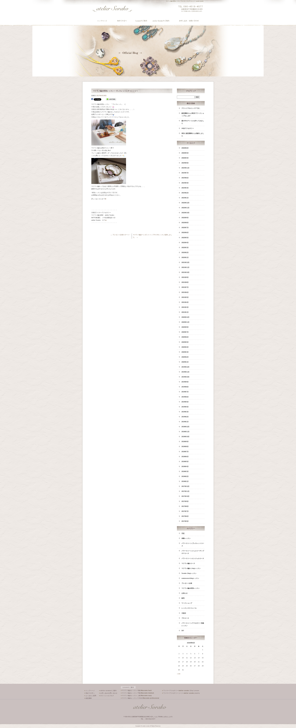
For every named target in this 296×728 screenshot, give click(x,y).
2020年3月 (185, 352)
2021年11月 (185, 267)
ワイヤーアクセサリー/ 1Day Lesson (180, 690)
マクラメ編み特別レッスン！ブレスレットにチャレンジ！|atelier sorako (185, 1)
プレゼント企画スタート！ (121, 235)
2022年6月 (185, 232)
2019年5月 (185, 402)
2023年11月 (185, 168)
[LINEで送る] (111, 99)
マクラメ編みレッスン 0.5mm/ (140, 698)
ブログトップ (191, 91)
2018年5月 (185, 461)
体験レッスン (186, 538)
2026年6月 (185, 148)
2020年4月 (185, 347)
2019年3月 (185, 412)
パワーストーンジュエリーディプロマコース (193, 552)
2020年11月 (185, 322)
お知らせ (185, 593)
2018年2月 (185, 476)
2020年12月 (185, 317)
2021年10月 (185, 272)
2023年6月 (185, 178)
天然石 (184, 613)
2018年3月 (185, 471)
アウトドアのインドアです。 (191, 108)
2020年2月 (185, 357)
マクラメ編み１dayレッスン (191, 568)
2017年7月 (185, 511)
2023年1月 (185, 198)
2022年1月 (185, 257)
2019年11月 (185, 372)
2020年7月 (185, 332)
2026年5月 (185, 153)
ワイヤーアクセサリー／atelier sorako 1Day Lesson (142, 20)
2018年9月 (185, 441)
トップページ (102, 20)
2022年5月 (185, 237)
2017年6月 (185, 516)
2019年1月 (185, 422)
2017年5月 (185, 521)
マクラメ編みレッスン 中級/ (137, 693)
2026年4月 (185, 158)
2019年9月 (185, 382)
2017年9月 (185, 501)
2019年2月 (185, 417)
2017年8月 (185, 506)
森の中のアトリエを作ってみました (193, 122)
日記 (183, 533)
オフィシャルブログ (106, 695)
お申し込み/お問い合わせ (189, 20)
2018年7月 (185, 451)
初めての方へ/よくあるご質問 (122, 20)
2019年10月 (185, 377)
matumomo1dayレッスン (190, 578)
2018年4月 (185, 466)
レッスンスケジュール (189, 608)
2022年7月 (185, 227)
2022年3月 (185, 247)
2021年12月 (185, 262)
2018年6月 (185, 456)
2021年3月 (185, 307)
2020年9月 (185, 327)
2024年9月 (185, 163)
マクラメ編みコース (188, 563)
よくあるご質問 (90, 695)
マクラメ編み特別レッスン (191, 588)
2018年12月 (185, 427)
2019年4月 (185, 407)
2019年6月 (185, 397)
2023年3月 (185, 188)
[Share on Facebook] (92, 99)
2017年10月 (185, 496)
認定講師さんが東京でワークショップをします (193, 114)
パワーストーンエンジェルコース (193, 558)
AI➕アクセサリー (188, 128)
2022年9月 (185, 217)
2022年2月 (185, 252)
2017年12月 (185, 486)
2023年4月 (185, 183)
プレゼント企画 (187, 583)
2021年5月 (185, 297)
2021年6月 (185, 292)
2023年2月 (185, 193)
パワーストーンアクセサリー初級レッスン (193, 624)
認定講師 (88, 698)
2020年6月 (185, 337)
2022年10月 (185, 213)
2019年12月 (185, 367)
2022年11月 (185, 208)
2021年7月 (185, 287)
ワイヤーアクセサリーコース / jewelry (181, 693)
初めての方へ (89, 693)
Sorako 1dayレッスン (189, 573)
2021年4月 (185, 302)
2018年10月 (185, 436)
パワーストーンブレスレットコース (193, 544)
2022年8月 (185, 222)
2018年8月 (185, 446)
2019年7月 (185, 392)
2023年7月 (185, 173)
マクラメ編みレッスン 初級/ (136, 690)
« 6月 (178, 674)
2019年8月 (185, 387)
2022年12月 (185, 203)
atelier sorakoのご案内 (163, 20)
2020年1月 (185, 362)
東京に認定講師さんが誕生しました (193, 134)
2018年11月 (185, 431)
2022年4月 (185, 242)
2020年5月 (185, 342)
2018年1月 (185, 481)
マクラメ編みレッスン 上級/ (136, 695)
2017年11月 (185, 491)
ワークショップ (187, 603)
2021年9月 (185, 277)
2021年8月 (185, 282)
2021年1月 (185, 312)
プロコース (185, 618)
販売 (183, 598)
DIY (183, 630)
